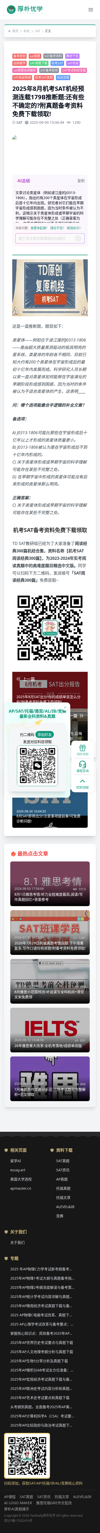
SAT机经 (73, 63)
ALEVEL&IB (65, 1206)
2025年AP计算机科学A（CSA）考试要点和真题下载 (42, 1416)
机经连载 (63, 77)
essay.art (17, 1169)
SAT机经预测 (22, 77)
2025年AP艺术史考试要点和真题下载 (39, 1397)
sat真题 (35, 56)
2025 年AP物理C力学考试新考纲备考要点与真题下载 (42, 1269)
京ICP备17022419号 (18, 1521)
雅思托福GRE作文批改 (54, 1502)
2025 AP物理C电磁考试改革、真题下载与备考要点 (42, 1314)
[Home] (24, 9)
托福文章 (63, 1197)
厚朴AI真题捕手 (16, 1508)
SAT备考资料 (53, 56)
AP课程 (10, 1496)
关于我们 (17, 1242)
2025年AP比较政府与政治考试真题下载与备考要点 (42, 1425)
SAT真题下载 (38, 63)
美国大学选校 (21, 1179)
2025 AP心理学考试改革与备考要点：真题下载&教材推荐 (42, 1324)
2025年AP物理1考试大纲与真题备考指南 (42, 1278)
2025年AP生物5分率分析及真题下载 (39, 1360)
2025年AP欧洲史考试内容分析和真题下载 (42, 1388)
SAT (37, 31)
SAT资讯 (62, 1169)
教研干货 (72, 56)
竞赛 (59, 1215)
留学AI (15, 1160)
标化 (27, 31)
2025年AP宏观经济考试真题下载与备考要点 (42, 1379)
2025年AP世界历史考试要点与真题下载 (41, 1342)
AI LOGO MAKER (18, 1502)
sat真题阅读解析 (24, 70)
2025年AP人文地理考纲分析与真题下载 (41, 1351)
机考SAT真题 (44, 77)
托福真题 (63, 1188)
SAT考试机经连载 (74, 70)
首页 (15, 31)
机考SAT (57, 63)
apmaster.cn (20, 1188)
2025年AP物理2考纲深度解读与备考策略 (42, 1287)
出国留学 (19, 63)
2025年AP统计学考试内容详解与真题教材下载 (42, 1296)
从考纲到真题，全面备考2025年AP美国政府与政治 (42, 1406)
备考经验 (19, 56)
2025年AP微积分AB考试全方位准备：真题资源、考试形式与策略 (42, 1370)
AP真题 (62, 1179)
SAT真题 (62, 1160)
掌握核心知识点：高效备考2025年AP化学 (42, 1333)
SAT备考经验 (49, 70)
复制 (81, 180)
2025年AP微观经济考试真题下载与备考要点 (42, 1305)
